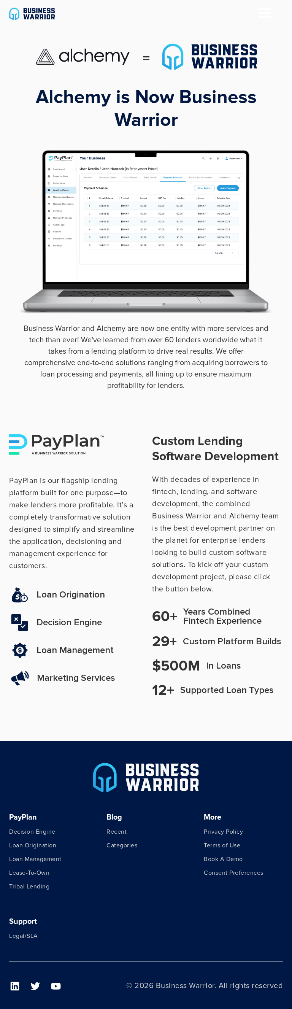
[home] (32, 13)
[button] (264, 13)
